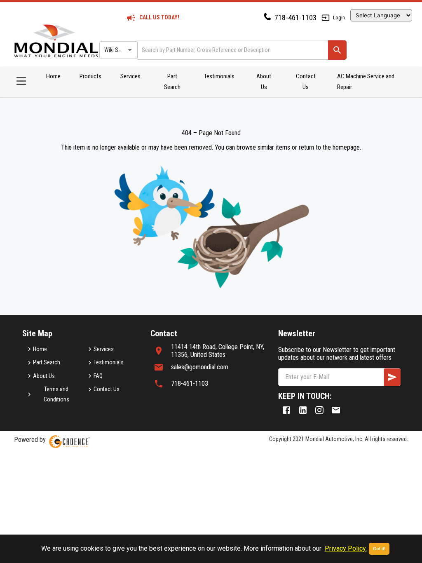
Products (90, 76)
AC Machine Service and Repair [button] (365, 82)
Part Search (172, 82)
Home (53, 76)
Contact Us (306, 82)
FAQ (98, 376)
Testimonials (219, 76)
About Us (263, 82)
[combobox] (232, 49)
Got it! (379, 548)
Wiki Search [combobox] (117, 50)
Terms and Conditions (56, 394)
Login (339, 17)
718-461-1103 (295, 17)
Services (130, 76)
